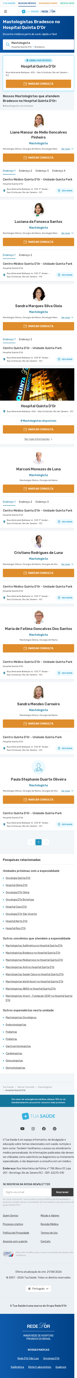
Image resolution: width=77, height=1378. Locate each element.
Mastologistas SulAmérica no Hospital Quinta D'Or (34, 945)
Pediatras (11, 1031)
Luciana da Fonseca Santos (38, 221)
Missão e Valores (50, 1215)
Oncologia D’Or (51, 1358)
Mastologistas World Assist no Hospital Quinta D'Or (34, 981)
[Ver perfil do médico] (38, 120)
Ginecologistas (14, 1060)
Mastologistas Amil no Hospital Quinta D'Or (30, 967)
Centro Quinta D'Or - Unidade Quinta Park (32, 348)
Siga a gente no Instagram (33, 1129)
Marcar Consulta (26, 1087)
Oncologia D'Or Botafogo (20, 899)
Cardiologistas (14, 1053)
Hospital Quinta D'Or (38, 66)
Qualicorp (61, 1367)
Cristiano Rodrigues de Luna (38, 553)
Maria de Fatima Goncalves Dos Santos (38, 629)
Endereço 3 (42, 170)
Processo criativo (13, 1224)
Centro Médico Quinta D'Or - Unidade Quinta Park (37, 179)
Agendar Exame (48, 3)
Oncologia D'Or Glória (17, 892)
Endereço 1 (9, 170)
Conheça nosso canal (22, 1129)
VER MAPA (67, 190)
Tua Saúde (9, 3)
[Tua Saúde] (38, 1116)
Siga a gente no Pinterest (54, 1129)
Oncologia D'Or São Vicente (21, 914)
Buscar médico (27, 3)
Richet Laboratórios (39, 1367)
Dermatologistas (15, 1067)
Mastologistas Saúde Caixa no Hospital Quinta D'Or (35, 974)
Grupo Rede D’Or (56, 1305)
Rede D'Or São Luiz (28, 1358)
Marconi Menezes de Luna (38, 469)
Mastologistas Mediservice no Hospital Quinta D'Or (34, 960)
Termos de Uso (49, 1232)
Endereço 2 (25, 170)
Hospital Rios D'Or (16, 928)
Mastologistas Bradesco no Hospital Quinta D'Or (33, 952)
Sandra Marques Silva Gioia (38, 306)
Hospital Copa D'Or (16, 906)
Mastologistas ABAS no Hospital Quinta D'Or (31, 988)
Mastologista (45, 1087)
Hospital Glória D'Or (17, 885)
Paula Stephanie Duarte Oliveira (38, 779)
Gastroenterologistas (18, 1046)
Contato (45, 1241)
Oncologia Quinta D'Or (18, 878)
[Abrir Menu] (5, 11)
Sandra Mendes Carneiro (38, 704)
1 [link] (38, 842)
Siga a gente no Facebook (44, 1129)
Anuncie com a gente (15, 1241)
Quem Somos (10, 1215)
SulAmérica (17, 1367)
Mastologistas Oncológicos (21, 1017)
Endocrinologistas (16, 1024)
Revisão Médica (49, 1224)
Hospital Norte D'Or (17, 921)
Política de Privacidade (16, 1232)
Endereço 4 (58, 170)
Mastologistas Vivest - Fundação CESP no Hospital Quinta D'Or (39, 998)
